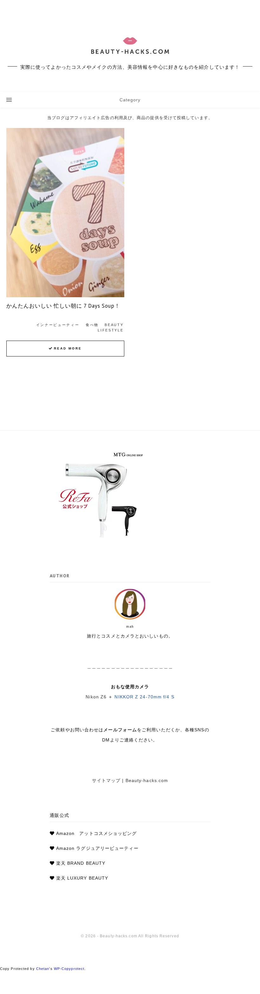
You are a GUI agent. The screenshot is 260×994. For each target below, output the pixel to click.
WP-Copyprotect (69, 969)
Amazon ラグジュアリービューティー (97, 848)
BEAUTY (114, 325)
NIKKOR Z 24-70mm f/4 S (144, 696)
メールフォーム (120, 729)
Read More (68, 348)
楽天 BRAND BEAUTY (81, 863)
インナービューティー (58, 325)
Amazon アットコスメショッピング (96, 833)
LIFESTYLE (110, 330)
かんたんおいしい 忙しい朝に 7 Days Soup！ (63, 305)
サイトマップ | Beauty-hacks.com (130, 780)
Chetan (42, 969)
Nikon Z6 (96, 696)
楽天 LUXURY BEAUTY (82, 878)
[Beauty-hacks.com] (130, 46)
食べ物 (92, 325)
